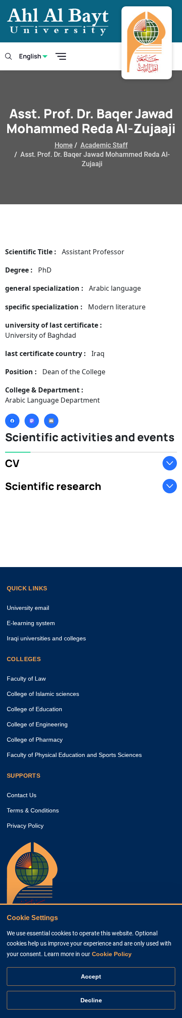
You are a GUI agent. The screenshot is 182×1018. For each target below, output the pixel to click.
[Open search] (8, 56)
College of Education (34, 709)
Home (64, 145)
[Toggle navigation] (60, 56)
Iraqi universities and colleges (46, 638)
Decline (91, 1000)
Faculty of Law (26, 678)
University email (28, 607)
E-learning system (31, 623)
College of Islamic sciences (43, 693)
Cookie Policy (112, 954)
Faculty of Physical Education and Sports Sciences (74, 754)
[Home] (32, 881)
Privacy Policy (25, 825)
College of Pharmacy (35, 739)
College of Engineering (37, 724)
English (30, 56)
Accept (91, 976)
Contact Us (21, 795)
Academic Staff (104, 145)
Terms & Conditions (33, 810)
